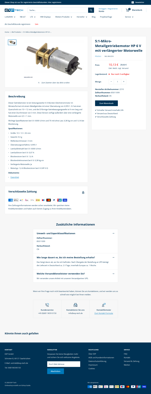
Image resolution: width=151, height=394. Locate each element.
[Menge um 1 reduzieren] (111, 81)
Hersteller (81, 17)
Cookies (91, 368)
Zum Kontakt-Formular (103, 313)
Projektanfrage (106, 17)
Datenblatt (14, 177)
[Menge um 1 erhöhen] (123, 81)
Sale (36, 24)
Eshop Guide (25, 385)
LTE (31, 17)
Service (128, 17)
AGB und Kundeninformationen (101, 357)
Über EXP (92, 354)
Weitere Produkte (62, 17)
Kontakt (127, 357)
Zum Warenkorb (106, 103)
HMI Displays (45, 17)
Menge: (98, 81)
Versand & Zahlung (131, 361)
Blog (93, 17)
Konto (101, 11)
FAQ (125, 354)
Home (7, 32)
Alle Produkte (16, 32)
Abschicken (55, 371)
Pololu (98, 56)
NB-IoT (22, 17)
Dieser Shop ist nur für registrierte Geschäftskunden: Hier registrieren (33, 2)
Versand (125, 68)
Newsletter (139, 2)
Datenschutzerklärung (97, 361)
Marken (127, 365)
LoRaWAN (9, 17)
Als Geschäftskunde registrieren (17, 24)
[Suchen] (91, 10)
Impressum (93, 365)
